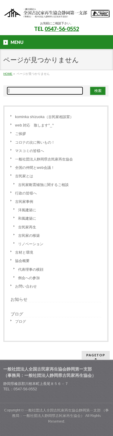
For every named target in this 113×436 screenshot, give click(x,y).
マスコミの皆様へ (29, 151)
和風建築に (27, 218)
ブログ (20, 321)
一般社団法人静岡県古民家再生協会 (44, 159)
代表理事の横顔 (30, 269)
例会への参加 (29, 278)
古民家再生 (27, 227)
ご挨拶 (20, 134)
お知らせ (19, 299)
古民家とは (24, 176)
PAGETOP (95, 355)
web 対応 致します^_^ (34, 125)
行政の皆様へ (26, 193)
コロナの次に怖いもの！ (35, 142)
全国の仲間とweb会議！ (35, 168)
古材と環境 (24, 252)
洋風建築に (27, 210)
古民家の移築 (29, 235)
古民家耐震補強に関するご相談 (43, 185)
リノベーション (30, 244)
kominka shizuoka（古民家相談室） (44, 117)
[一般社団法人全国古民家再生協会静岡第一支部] (56, 11)
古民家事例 (24, 202)
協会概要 (22, 261)
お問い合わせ (26, 286)
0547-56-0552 (62, 29)
